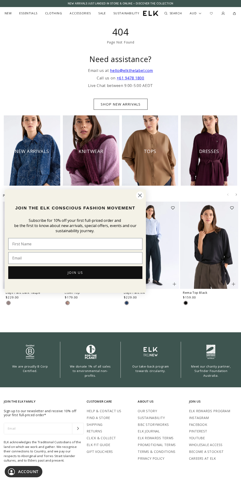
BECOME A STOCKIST (206, 451)
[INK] (126, 303)
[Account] (223, 13)
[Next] (236, 194)
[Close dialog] (140, 195)
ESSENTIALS (28, 13)
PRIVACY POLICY (151, 458)
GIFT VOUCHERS (100, 451)
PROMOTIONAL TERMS (157, 445)
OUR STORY (147, 411)
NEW (8, 13)
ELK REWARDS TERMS (155, 438)
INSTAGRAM (199, 417)
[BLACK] (185, 303)
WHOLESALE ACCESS (205, 445)
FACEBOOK (198, 424)
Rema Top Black (195, 292)
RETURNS (94, 431)
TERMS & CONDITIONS (156, 451)
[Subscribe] (78, 428)
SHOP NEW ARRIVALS (121, 104)
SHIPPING (94, 424)
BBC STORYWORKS (153, 424)
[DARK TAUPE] (8, 303)
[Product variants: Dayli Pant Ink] (174, 284)
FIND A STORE (98, 417)
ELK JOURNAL (149, 431)
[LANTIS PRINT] (67, 303)
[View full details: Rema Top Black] (209, 245)
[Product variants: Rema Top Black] (233, 284)
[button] (174, 206)
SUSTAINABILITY (151, 417)
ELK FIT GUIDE (98, 445)
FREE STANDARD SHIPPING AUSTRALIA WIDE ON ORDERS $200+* (120, 3)
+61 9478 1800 (130, 78)
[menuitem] (8, 13)
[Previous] (228, 194)
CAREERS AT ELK (202, 458)
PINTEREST (198, 431)
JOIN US (75, 272)
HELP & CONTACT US (104, 411)
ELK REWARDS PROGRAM (209, 411)
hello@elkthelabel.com (131, 70)
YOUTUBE (197, 438)
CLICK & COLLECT (101, 438)
